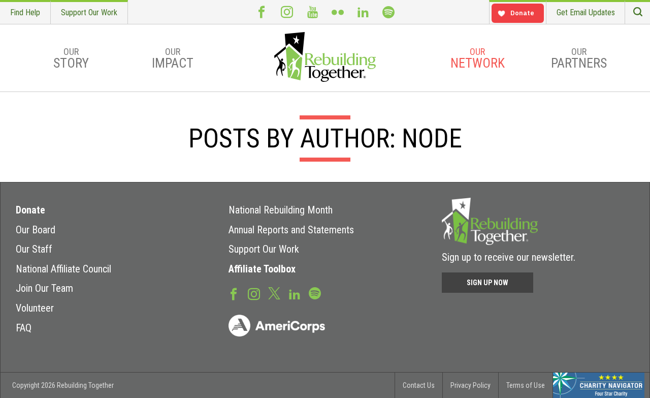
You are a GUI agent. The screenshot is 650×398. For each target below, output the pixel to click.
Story (71, 58)
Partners (579, 58)
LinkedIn (363, 12)
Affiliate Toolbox (262, 269)
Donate (30, 210)
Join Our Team (44, 288)
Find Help (25, 12)
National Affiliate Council (63, 269)
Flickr (337, 12)
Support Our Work (89, 12)
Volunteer (35, 308)
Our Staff (34, 249)
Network (477, 58)
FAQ (23, 328)
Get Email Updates (586, 12)
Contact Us (419, 385)
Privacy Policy (470, 385)
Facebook (261, 12)
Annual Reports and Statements (291, 230)
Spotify (388, 12)
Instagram (287, 12)
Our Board (35, 230)
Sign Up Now (487, 283)
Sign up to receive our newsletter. (508, 257)
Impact (172, 58)
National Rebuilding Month (281, 210)
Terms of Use (525, 385)
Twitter (274, 292)
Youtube (312, 12)
